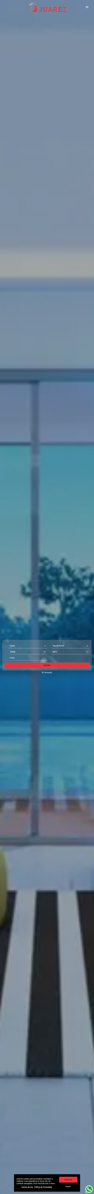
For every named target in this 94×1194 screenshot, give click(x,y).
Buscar (47, 665)
